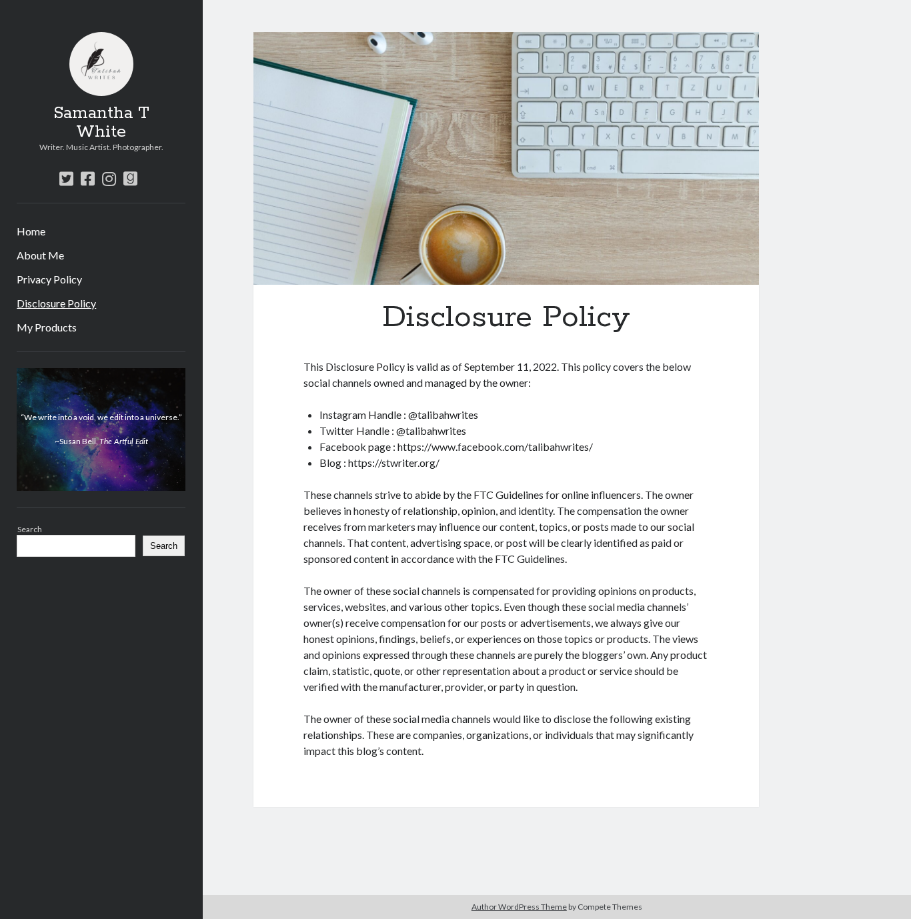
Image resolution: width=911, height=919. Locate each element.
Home (31, 231)
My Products (47, 327)
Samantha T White (101, 123)
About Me (40, 255)
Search (29, 529)
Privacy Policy (49, 279)
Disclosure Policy (56, 303)
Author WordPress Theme (519, 907)
